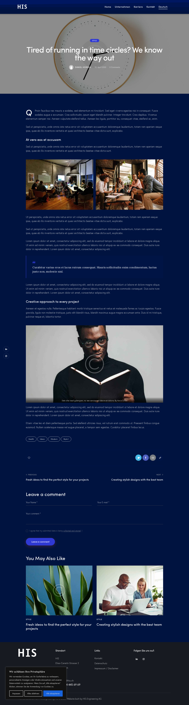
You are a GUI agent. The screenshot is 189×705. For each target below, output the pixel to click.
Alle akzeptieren (53, 693)
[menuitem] (163, 7)
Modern (54, 439)
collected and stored (72, 531)
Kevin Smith (122, 400)
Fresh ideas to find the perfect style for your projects (58, 626)
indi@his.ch (68, 680)
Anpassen (16, 693)
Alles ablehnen (33, 693)
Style (94, 40)
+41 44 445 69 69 (70, 684)
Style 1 (66, 439)
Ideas (42, 439)
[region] (36, 683)
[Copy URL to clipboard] (160, 458)
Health (31, 439)
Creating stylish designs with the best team (129, 624)
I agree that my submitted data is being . (55, 530)
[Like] (29, 458)
